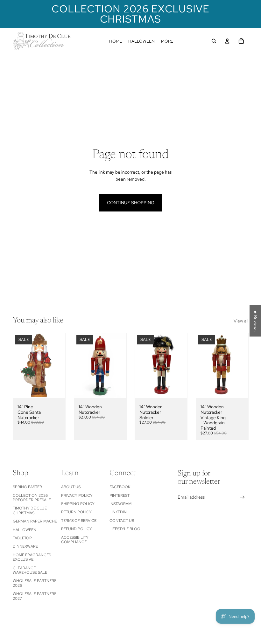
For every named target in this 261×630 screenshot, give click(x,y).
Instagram (120, 503)
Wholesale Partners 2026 (34, 583)
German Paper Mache (35, 521)
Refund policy (76, 528)
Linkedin (118, 512)
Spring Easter (27, 486)
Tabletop (22, 538)
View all (241, 321)
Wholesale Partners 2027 (34, 596)
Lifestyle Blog (124, 528)
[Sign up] (242, 497)
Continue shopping (130, 202)
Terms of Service (78, 520)
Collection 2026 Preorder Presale (32, 497)
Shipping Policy (78, 503)
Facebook (119, 486)
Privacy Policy (77, 495)
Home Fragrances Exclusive (32, 557)
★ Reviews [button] (255, 320)
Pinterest (119, 495)
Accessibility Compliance (74, 539)
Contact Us (121, 520)
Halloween (24, 529)
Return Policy (76, 512)
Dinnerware (25, 546)
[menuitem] (115, 41)
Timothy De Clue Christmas (30, 510)
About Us (71, 486)
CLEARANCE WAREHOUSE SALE (30, 570)
